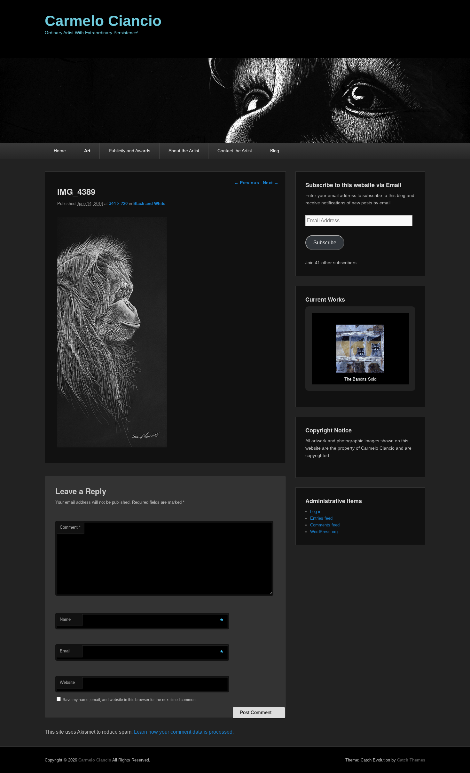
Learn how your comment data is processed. (184, 732)
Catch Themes (411, 760)
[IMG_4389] (112, 445)
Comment (70, 527)
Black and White (149, 203)
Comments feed (325, 525)
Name (65, 619)
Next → (270, 182)
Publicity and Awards (129, 150)
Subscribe (324, 242)
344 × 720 (118, 203)
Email (65, 651)
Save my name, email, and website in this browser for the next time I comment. (130, 700)
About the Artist (183, 150)
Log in (315, 511)
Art (87, 150)
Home (60, 150)
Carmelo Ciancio (103, 20)
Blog (274, 150)
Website (67, 682)
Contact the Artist (234, 150)
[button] (345, 367)
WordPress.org (324, 531)
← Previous (246, 182)
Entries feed (321, 518)
